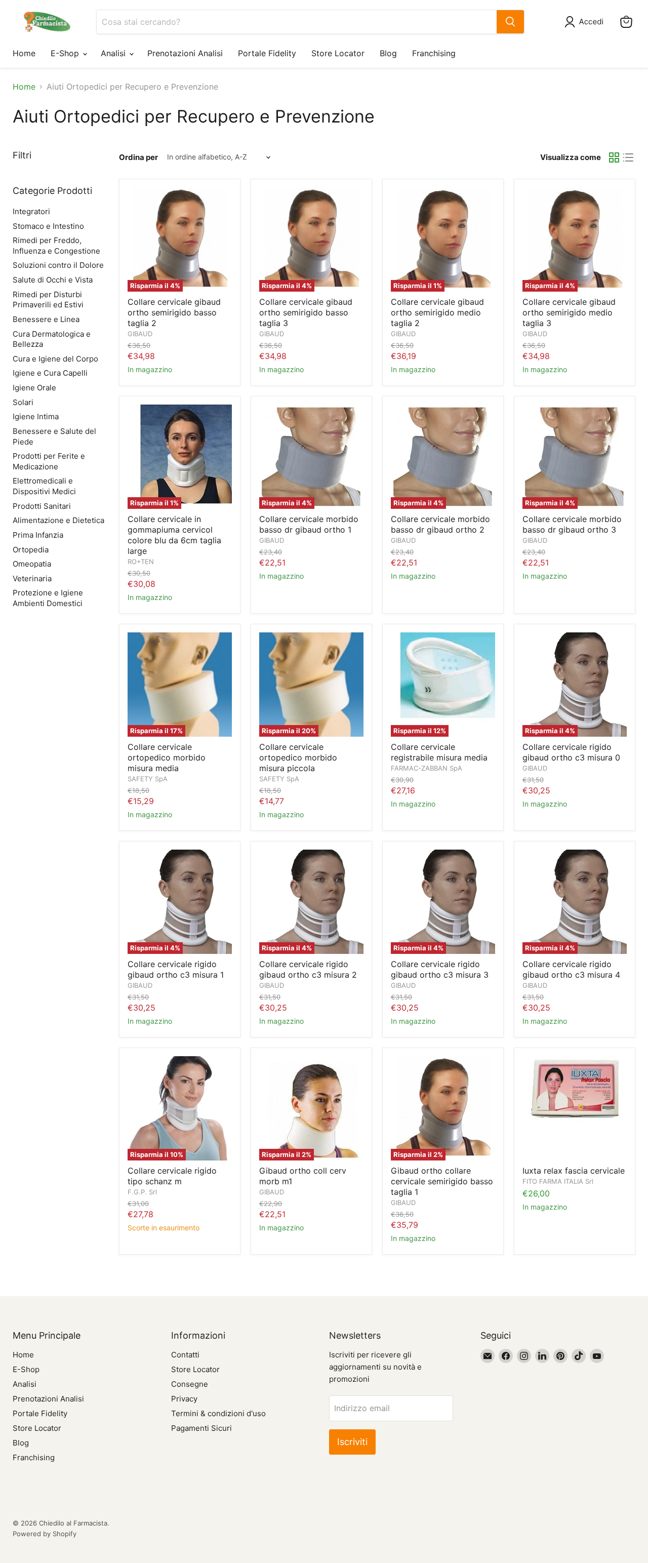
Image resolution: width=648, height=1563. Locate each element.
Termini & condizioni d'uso (218, 1413)
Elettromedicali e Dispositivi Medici (44, 486)
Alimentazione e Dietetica (58, 520)
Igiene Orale (34, 387)
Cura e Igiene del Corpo (55, 359)
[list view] (628, 157)
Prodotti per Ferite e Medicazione (49, 461)
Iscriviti (352, 1441)
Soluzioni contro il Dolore (58, 265)
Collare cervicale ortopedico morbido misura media (167, 757)
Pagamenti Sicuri (201, 1428)
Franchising (434, 53)
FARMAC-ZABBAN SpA (426, 768)
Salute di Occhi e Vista (53, 280)
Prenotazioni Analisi (185, 53)
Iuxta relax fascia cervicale (573, 1171)
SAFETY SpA (148, 779)
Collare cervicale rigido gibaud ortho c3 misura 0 (571, 752)
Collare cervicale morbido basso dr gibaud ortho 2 (440, 524)
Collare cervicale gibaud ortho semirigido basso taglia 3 (305, 312)
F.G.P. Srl (142, 1192)
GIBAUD (140, 334)
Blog (388, 53)
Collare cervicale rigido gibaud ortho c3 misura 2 (308, 969)
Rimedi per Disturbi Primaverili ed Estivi (48, 300)
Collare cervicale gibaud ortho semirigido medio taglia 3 (569, 312)
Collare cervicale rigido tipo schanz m (172, 1176)
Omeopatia (32, 564)
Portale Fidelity (267, 53)
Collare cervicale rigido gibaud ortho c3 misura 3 (440, 969)
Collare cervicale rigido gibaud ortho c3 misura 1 (176, 969)
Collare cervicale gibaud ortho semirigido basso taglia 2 (174, 312)
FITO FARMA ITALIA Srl (557, 1181)
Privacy (184, 1399)
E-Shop (66, 53)
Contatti (185, 1354)
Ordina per (138, 157)
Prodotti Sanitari (42, 506)
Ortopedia (31, 549)
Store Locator (337, 53)
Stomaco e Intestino (48, 226)
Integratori (31, 211)
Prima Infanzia (38, 535)
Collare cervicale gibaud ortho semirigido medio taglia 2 (437, 312)
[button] (586, 22)
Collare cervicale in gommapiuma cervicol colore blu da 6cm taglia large (174, 535)
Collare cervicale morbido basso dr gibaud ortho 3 (572, 524)
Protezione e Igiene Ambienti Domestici (48, 598)
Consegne (189, 1384)
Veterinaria (32, 578)
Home (24, 53)
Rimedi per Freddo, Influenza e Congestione (56, 245)
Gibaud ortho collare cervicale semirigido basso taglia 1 (442, 1181)
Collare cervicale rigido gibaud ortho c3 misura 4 (571, 969)
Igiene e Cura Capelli (50, 373)
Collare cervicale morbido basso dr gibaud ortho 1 (308, 524)
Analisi (114, 53)
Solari (23, 402)
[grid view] (614, 157)
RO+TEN (141, 561)
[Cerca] (510, 21)
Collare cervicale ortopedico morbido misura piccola (298, 757)
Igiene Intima (36, 416)
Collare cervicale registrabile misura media (439, 752)
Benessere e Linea (46, 319)
